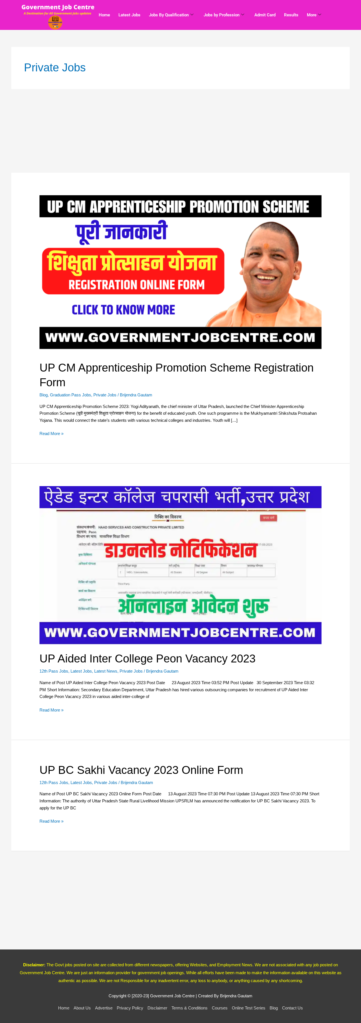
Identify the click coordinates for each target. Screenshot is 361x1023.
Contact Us (292, 1008)
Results (291, 14)
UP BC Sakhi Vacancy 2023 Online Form (141, 770)
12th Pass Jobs (53, 671)
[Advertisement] (180, 130)
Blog (43, 394)
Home (104, 14)
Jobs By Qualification (169, 14)
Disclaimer (157, 1008)
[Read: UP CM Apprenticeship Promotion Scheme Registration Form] (180, 274)
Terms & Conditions (189, 1008)
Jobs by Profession (221, 14)
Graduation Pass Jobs (70, 394)
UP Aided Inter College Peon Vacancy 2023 (147, 658)
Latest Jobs (129, 14)
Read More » (51, 433)
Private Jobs (104, 394)
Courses (220, 1008)
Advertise (104, 1008)
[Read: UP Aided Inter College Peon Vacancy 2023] (180, 565)
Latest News (105, 671)
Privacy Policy (130, 1008)
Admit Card (265, 14)
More (311, 14)
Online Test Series (248, 1008)
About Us (82, 1008)
